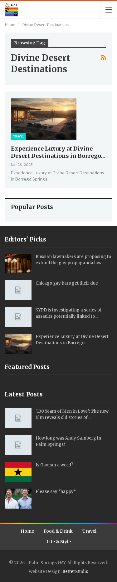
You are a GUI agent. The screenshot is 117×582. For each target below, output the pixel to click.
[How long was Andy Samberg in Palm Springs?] (18, 445)
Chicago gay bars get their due (67, 283)
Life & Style (58, 542)
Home (27, 531)
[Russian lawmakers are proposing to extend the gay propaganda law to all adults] (18, 264)
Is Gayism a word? (54, 465)
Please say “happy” (56, 491)
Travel (18, 136)
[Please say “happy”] (18, 499)
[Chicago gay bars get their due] (18, 290)
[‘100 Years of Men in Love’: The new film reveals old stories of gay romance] (18, 418)
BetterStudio (75, 571)
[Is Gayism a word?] (18, 472)
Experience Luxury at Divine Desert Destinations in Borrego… (58, 152)
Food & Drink (58, 531)
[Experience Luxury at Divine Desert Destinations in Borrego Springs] (43, 119)
